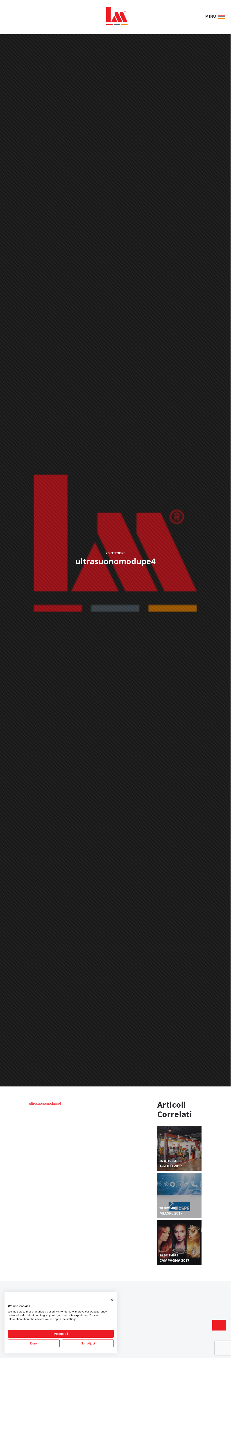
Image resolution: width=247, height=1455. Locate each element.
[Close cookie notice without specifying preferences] (112, 1299)
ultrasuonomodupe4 (45, 1103)
